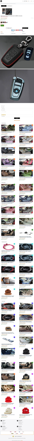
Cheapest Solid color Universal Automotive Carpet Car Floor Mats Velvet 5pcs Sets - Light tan (8, 333)
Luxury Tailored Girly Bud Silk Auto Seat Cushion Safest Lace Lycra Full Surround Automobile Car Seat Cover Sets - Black (7, 154)
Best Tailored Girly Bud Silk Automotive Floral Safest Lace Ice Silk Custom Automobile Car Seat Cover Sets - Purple (8, 166)
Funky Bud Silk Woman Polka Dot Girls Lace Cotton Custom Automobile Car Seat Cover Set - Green (25, 177)
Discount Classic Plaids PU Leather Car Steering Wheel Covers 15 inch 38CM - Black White (25, 273)
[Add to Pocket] (21, 30)
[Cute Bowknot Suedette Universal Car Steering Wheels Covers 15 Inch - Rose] (8, 246)
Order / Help (20, 428)
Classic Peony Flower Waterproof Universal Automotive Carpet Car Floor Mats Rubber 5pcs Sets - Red (25, 321)
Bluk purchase (20, 421)
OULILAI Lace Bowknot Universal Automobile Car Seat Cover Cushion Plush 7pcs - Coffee (8, 296)
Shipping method (3, 423)
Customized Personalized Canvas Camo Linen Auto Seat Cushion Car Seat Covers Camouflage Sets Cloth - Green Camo (8, 132)
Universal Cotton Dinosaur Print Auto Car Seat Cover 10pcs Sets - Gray (25, 344)
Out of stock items (20, 423)
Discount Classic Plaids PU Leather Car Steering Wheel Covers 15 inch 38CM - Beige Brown (8, 321)
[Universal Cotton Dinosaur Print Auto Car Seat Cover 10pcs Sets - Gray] (26, 340)
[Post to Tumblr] (22, 30)
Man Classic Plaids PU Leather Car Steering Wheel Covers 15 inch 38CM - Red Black (8, 262)
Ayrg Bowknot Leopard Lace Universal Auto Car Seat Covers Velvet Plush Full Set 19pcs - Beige (25, 296)
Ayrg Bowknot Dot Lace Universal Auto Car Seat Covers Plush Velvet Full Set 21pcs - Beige (25, 403)
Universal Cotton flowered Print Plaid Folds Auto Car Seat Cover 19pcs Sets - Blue (25, 285)
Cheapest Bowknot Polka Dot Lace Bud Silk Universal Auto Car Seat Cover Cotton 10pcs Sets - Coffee (25, 333)
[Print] (14, 30)
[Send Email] (15, 30)
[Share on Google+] (18, 30)
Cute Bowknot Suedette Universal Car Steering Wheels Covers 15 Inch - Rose (8, 251)
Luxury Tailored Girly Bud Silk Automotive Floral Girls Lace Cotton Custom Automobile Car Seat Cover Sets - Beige (25, 225)
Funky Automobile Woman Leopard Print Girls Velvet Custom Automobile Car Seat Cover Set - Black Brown (8, 237)
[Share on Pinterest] (16, 30)
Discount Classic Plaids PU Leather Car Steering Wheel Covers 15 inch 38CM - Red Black (7, 273)
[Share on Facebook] (11, 30)
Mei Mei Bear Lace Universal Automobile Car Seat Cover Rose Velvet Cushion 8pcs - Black (8, 355)
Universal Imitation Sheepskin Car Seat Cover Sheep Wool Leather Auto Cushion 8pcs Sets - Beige (8, 392)
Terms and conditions (4, 428)
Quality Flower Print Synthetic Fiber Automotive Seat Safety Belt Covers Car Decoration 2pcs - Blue (7, 344)
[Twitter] (13, 30)
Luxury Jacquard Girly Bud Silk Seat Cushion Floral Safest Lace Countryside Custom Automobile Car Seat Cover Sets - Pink (8, 143)
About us (3, 421)
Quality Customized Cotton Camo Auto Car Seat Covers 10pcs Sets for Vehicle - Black (25, 381)
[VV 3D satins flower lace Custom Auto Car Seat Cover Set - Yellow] (8, 410)
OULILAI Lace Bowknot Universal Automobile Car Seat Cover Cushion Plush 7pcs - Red (8, 403)
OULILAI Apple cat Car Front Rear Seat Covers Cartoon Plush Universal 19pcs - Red (25, 415)
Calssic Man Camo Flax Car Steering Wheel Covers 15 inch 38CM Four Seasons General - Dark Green (25, 310)
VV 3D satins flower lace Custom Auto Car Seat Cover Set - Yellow (8, 415)
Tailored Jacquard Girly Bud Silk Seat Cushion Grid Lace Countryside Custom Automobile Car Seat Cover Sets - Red (8, 214)
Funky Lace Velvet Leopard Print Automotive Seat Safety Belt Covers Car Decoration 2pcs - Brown (8, 285)
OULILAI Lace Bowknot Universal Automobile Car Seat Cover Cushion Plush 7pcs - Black (25, 355)
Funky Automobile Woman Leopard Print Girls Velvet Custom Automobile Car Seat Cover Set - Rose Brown (25, 166)
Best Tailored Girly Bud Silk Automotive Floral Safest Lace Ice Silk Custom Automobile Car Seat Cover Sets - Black (8, 369)
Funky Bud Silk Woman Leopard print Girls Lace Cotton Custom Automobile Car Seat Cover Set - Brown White (7, 177)
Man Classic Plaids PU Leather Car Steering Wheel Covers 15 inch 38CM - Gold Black (25, 251)
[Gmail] (17, 30)
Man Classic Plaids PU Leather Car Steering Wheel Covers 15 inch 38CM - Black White (25, 262)
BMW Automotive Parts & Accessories (11, 3)
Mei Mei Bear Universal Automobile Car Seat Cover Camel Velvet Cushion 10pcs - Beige (25, 392)
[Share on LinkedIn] (19, 30)
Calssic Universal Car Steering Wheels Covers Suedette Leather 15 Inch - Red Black (8, 310)
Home (1, 3)
